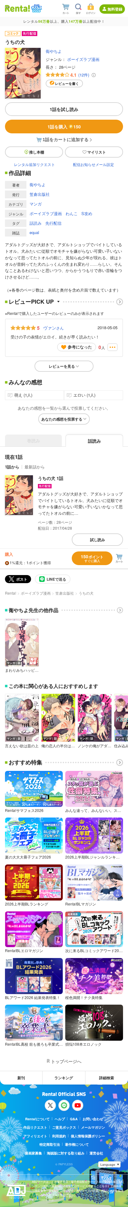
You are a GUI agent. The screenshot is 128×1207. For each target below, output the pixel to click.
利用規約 (59, 1136)
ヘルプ (60, 1119)
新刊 (21, 1077)
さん (53, 328)
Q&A (74, 1119)
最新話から (35, 467)
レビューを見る (62, 366)
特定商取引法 (49, 1144)
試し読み (97, 539)
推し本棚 (36, 152)
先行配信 (53, 223)
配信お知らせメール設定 (93, 164)
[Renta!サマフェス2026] (36, 8)
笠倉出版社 (40, 194)
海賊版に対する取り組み (66, 1153)
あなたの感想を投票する (61, 419)
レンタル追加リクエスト (34, 164)
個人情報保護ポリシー (88, 1136)
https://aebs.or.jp (43, 1200)
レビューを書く (67, 83)
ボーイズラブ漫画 (83, 59)
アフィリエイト (35, 1136)
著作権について (77, 1144)
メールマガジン (93, 1127)
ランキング (63, 1077)
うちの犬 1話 (50, 478)
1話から (12, 467)
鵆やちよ (54, 51)
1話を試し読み (64, 109)
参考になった (80, 347)
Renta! (10, 593)
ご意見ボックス (64, 1127)
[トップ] (17, 8)
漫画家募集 (33, 1153)
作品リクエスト (35, 1127)
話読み (36, 223)
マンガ (36, 204)
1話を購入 (64, 126)
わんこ (72, 213)
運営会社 (96, 1153)
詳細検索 (106, 1077)
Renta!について (37, 1119)
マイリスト (96, 152)
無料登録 (114, 9)
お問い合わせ (93, 1119)
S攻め (86, 213)
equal (34, 232)
